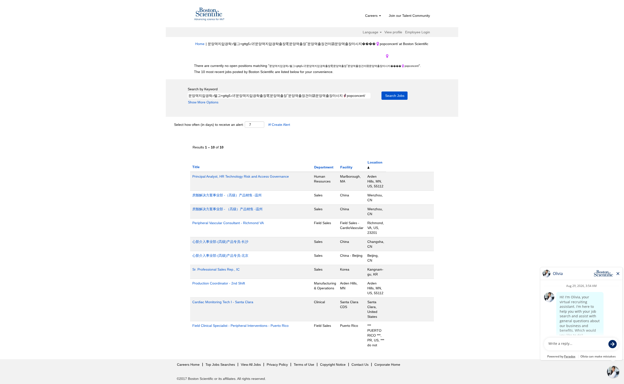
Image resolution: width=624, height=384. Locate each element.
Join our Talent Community (409, 16)
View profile (393, 32)
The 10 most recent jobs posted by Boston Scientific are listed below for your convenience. (263, 72)
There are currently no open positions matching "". (307, 66)
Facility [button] (346, 167)
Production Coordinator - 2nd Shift (218, 283)
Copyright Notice (333, 364)
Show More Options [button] (203, 102)
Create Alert (280, 125)
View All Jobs (251, 364)
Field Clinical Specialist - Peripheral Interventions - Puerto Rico (240, 326)
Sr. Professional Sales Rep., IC (216, 269)
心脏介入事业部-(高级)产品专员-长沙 (220, 242)
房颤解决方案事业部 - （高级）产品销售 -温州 (227, 209)
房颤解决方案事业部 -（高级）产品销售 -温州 (227, 195)
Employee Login (417, 32)
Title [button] (196, 167)
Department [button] (323, 167)
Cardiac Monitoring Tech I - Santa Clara (222, 302)
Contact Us (360, 364)
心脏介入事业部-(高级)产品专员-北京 (220, 255)
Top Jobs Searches (220, 364)
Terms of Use (304, 364)
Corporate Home (387, 364)
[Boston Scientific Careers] (209, 14)
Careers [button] (372, 16)
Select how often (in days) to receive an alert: (209, 125)
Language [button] (371, 32)
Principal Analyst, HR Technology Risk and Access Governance (240, 176)
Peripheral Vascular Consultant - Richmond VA (228, 223)
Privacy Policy (277, 364)
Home (200, 44)
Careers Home (188, 364)
